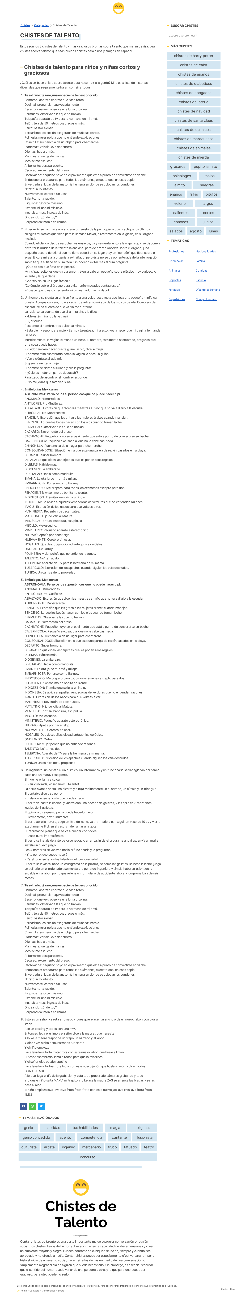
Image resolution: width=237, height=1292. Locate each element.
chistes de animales (194, 148)
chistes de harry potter (193, 56)
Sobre (61, 1290)
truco (112, 1147)
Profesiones (176, 251)
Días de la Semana (208, 289)
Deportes (175, 280)
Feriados (174, 289)
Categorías (41, 25)
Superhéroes (177, 299)
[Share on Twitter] (41, 1106)
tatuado (130, 1147)
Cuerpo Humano (206, 299)
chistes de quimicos (194, 129)
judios (209, 222)
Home (23, 1290)
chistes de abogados (193, 93)
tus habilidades (85, 1127)
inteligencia (142, 1127)
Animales (174, 270)
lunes (213, 231)
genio (28, 1127)
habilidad (52, 1127)
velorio (180, 203)
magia (115, 1127)
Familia (200, 261)
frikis (194, 194)
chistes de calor (193, 65)
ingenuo (68, 1147)
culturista (29, 1147)
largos (207, 203)
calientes (181, 213)
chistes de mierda (193, 157)
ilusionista (145, 1137)
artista (49, 1147)
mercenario (91, 1147)
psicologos (182, 176)
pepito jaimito (205, 166)
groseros (177, 166)
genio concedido (36, 1137)
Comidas (201, 270)
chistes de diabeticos (193, 83)
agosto (196, 231)
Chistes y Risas (228, 1288)
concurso (87, 1157)
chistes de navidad (193, 111)
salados (176, 231)
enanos (176, 194)
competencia (91, 1137)
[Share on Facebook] (23, 1106)
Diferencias (176, 261)
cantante (119, 1137)
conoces (181, 222)
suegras (207, 185)
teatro (149, 1147)
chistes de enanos (193, 74)
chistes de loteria (193, 102)
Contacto (34, 1290)
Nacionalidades (206, 251)
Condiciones (48, 1290)
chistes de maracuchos (194, 139)
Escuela (201, 280)
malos (210, 176)
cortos (208, 213)
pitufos (212, 194)
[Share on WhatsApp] (32, 1106)
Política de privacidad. (165, 1286)
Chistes (25, 25)
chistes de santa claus (194, 120)
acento (65, 1137)
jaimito (179, 185)
